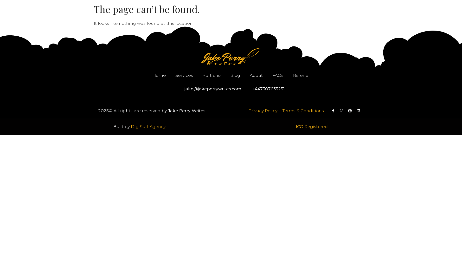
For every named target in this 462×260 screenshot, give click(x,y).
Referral (301, 75)
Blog (235, 75)
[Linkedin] (358, 110)
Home (159, 75)
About (256, 75)
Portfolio (212, 75)
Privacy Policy (263, 110)
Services (184, 75)
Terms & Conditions (303, 110)
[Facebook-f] (333, 110)
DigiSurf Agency (148, 126)
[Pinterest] (350, 110)
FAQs (277, 75)
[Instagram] (341, 110)
